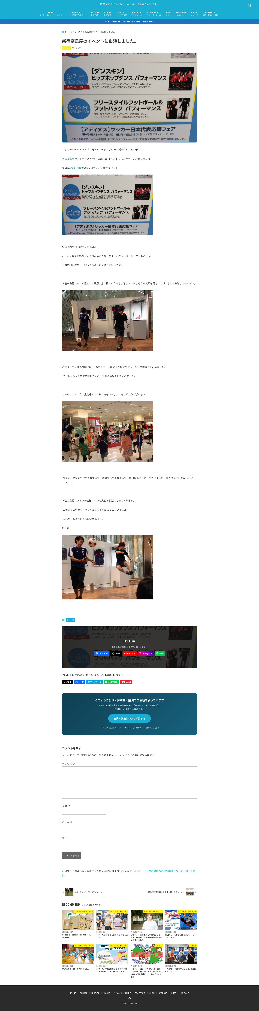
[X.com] (116, 653)
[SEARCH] (249, 5)
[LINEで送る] (111, 682)
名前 (66, 805)
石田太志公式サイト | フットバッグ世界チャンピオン (129, 4)
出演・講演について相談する (129, 718)
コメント (68, 764)
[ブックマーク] (94, 682)
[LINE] (159, 653)
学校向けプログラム (134, 727)
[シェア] (79, 682)
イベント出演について (111, 727)
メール (67, 821)
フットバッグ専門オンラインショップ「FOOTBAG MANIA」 (129, 21)
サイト (65, 838)
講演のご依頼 (152, 727)
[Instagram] (145, 653)
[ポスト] (67, 682)
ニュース (66, 48)
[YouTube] (130, 653)
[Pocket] (126, 682)
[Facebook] (101, 653)
